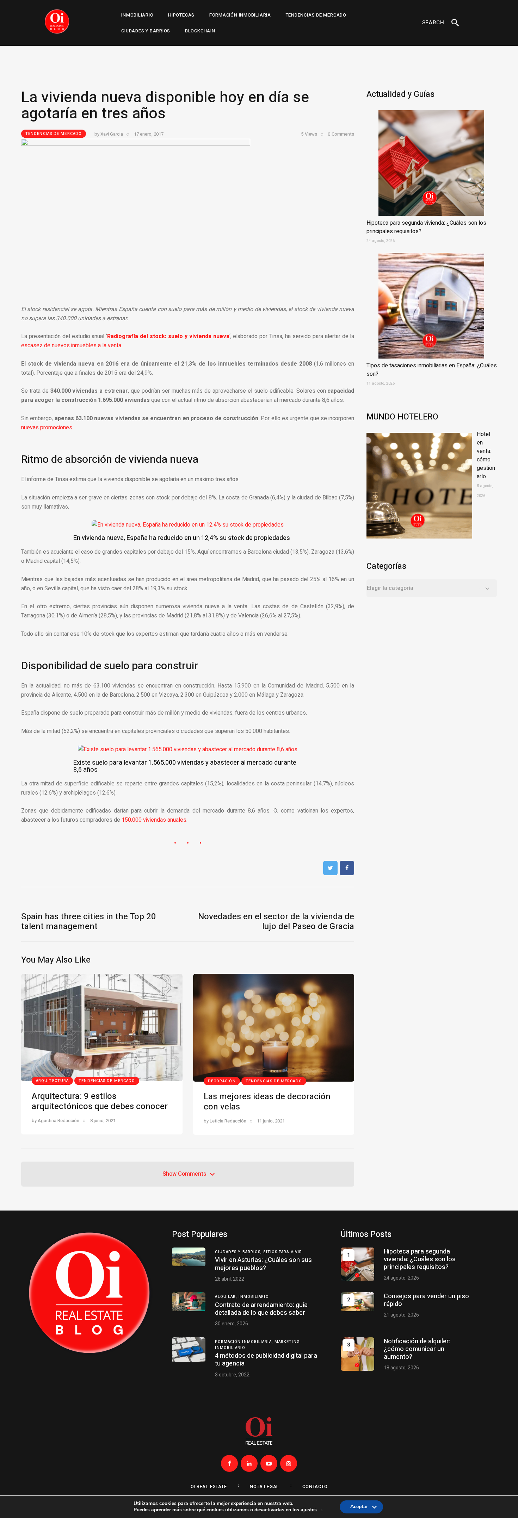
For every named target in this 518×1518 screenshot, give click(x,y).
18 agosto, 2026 (401, 1367)
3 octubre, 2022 (232, 1375)
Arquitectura (52, 1081)
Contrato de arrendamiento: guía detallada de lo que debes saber (261, 1309)
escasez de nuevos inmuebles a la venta (71, 345)
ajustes (309, 1510)
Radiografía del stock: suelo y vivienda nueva (168, 336)
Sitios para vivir (282, 1252)
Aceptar (359, 1508)
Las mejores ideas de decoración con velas (267, 1101)
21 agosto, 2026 (401, 1315)
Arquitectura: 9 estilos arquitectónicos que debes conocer (100, 1101)
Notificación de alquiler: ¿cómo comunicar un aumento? (417, 1349)
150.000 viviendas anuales (154, 820)
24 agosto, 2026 (401, 1278)
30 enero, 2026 (231, 1323)
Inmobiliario (254, 1297)
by (108, 134)
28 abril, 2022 (229, 1279)
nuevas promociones (46, 427)
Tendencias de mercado (53, 134)
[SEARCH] (455, 23)
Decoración (222, 1081)
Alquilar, (227, 1297)
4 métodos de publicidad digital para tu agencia (266, 1359)
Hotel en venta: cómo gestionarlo (486, 455)
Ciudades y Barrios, (239, 1252)
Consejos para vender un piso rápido (426, 1300)
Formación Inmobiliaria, (244, 1342)
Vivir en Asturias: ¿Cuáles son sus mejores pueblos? (263, 1264)
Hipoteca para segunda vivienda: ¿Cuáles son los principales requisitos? (420, 1259)
